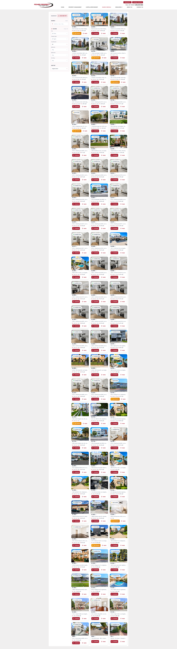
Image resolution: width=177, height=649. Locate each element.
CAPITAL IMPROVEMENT (92, 7)
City (52, 31)
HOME (62, 7)
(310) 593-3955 (139, 5)
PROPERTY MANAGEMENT (75, 7)
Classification (53, 41)
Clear (66, 20)
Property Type (54, 36)
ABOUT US (129, 7)
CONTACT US (140, 7)
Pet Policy (53, 58)
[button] (80, 24)
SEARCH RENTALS (106, 7)
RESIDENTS (128, 2)
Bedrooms (53, 47)
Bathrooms (53, 52)
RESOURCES (118, 7)
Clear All (66, 28)
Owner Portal (138, 2)
